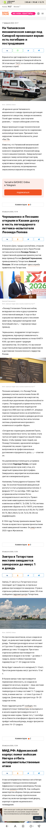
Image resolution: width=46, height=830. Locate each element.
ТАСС (18, 63)
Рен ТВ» (6, 139)
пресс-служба (34, 264)
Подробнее (35, 814)
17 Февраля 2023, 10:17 (10, 23)
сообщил (29, 706)
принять (37, 818)
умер (32, 527)
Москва (16, 7)
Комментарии (23, 205)
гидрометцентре (20, 594)
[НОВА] (23, 13)
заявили (13, 789)
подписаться (23, 192)
